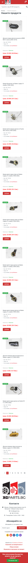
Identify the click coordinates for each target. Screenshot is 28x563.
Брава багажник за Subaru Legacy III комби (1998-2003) (13, 84)
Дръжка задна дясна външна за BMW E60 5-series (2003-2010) (14, 39)
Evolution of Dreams (17, 542)
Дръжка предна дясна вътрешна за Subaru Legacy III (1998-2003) (13, 356)
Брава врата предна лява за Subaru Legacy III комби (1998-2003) (13, 220)
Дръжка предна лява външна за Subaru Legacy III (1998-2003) (12, 447)
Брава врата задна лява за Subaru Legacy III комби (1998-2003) (12, 175)
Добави (6, 57)
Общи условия (14, 547)
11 (21, 473)
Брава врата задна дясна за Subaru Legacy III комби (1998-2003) (13, 265)
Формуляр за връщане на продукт (14, 549)
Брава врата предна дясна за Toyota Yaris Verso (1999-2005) (13, 129)
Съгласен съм (12, 560)
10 (18, 473)
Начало (3, 10)
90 (24, 473)
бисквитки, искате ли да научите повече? (14, 556)
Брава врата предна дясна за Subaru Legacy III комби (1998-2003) (13, 311)
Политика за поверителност (14, 544)
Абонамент (22, 528)
